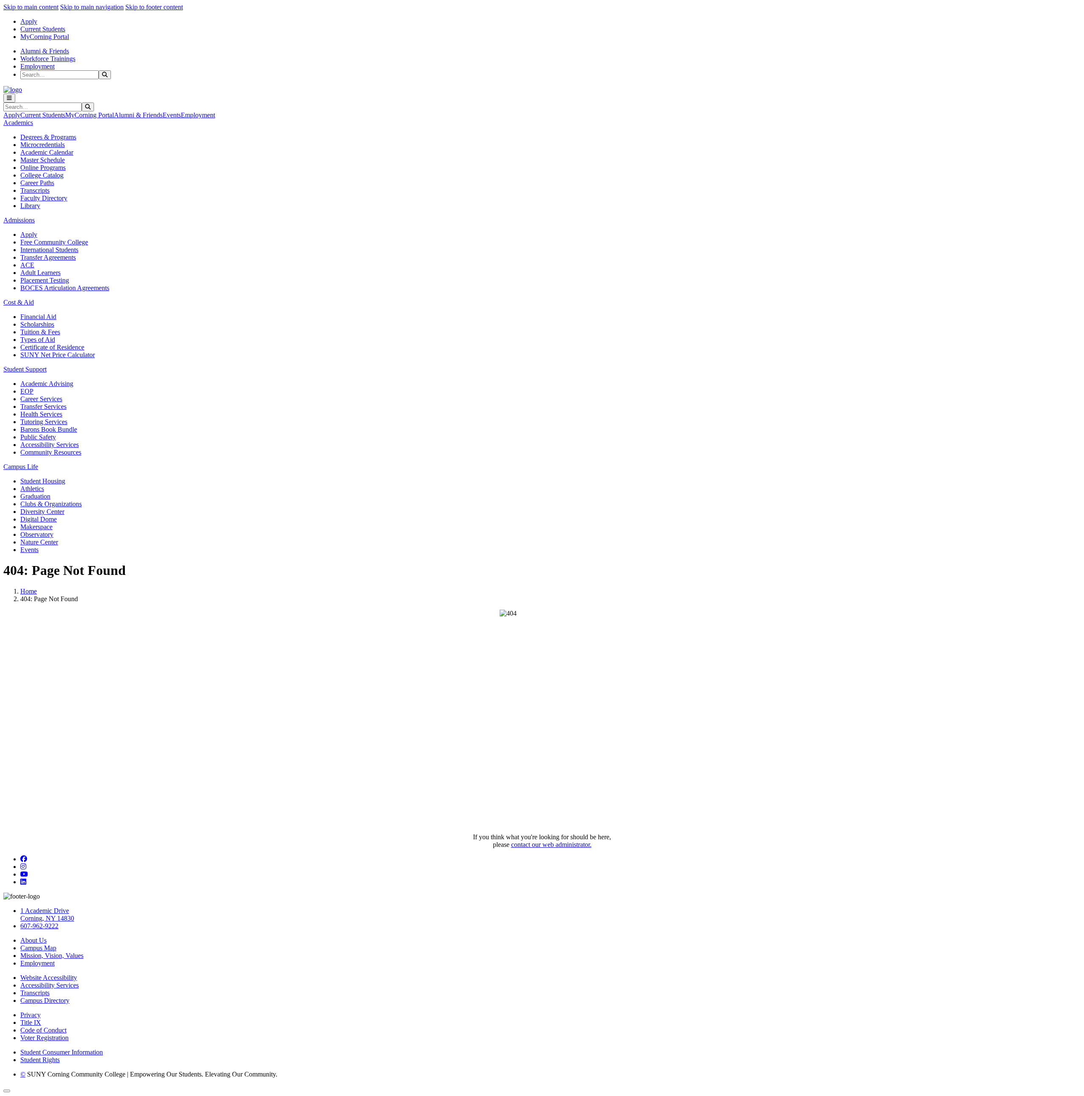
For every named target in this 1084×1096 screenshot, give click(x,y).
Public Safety (38, 437)
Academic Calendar (46, 152)
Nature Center (39, 542)
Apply (28, 21)
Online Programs (43, 167)
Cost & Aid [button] (18, 302)
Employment (37, 66)
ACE (27, 265)
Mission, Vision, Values (51, 955)
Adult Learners (40, 272)
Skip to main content (30, 7)
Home (28, 591)
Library (30, 205)
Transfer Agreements (48, 257)
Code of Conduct (43, 1030)
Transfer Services (43, 406)
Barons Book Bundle (48, 429)
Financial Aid (38, 316)
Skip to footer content (154, 7)
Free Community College (54, 242)
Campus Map (38, 948)
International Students (49, 249)
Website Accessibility (48, 977)
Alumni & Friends (44, 51)
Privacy (30, 1014)
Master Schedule (42, 160)
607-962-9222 (39, 926)
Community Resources (50, 452)
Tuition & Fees (40, 332)
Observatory (36, 534)
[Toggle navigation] (9, 98)
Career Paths (37, 182)
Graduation (35, 496)
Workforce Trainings (47, 58)
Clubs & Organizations (51, 504)
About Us (33, 940)
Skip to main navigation (92, 7)
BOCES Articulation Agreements (64, 287)
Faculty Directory (43, 198)
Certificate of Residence (52, 347)
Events (172, 115)
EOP (26, 391)
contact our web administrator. (551, 844)
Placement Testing (44, 280)
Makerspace (36, 526)
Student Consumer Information (61, 1052)
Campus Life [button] (20, 466)
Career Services (41, 398)
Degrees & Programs (48, 137)
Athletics (32, 488)
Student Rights (40, 1059)
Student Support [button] (25, 369)
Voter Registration (44, 1037)
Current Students (42, 29)
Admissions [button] (19, 220)
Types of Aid (37, 339)
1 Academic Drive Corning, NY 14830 (47, 914)
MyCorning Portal (44, 36)
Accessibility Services (49, 444)
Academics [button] (18, 122)
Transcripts (35, 190)
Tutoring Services (43, 421)
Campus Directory (44, 1000)
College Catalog (42, 175)
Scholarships (37, 324)
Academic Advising (46, 383)
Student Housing (42, 481)
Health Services (41, 414)
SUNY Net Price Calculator (57, 354)
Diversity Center (42, 511)
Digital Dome (38, 519)
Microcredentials (42, 144)
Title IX (30, 1022)
